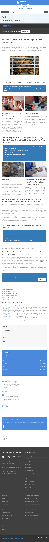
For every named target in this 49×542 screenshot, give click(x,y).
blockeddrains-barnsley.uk (31, 512)
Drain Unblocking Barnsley (8, 289)
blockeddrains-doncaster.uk (32, 509)
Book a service (5, 12)
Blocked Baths (5, 495)
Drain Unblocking (29, 470)
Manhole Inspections (30, 481)
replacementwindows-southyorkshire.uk (34, 504)
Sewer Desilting (5, 509)
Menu (46, 12)
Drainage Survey (29, 476)
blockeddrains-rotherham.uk (32, 515)
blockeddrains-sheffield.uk (31, 507)
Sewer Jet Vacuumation (7, 515)
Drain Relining (29, 464)
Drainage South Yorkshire (13, 457)
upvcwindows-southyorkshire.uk (32, 501)
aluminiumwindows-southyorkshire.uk (34, 495)
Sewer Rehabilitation (20, 308)
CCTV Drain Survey (30, 473)
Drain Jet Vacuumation (31, 461)
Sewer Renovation (6, 524)
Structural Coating (43, 307)
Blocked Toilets (5, 507)
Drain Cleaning (29, 456)
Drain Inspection (29, 458)
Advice (4, 341)
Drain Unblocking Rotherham (9, 291)
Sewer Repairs (5, 521)
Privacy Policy (17, 538)
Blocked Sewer (37, 314)
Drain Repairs (28, 467)
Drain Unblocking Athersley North (10, 293)
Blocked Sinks (5, 504)
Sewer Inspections (10, 314)
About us (5, 326)
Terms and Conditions (10, 538)
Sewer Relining (5, 518)
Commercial (6, 334)
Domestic (5, 337)
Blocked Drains (5, 498)
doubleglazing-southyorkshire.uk (32, 498)
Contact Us (41, 279)
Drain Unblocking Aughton (8, 299)
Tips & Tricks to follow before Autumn (24, 76)
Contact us (5, 345)
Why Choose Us (6, 330)
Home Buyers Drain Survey (31, 478)
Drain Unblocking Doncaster (9, 287)
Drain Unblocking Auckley (8, 297)
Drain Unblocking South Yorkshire (10, 285)
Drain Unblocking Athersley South (10, 295)
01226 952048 (8, 26)
